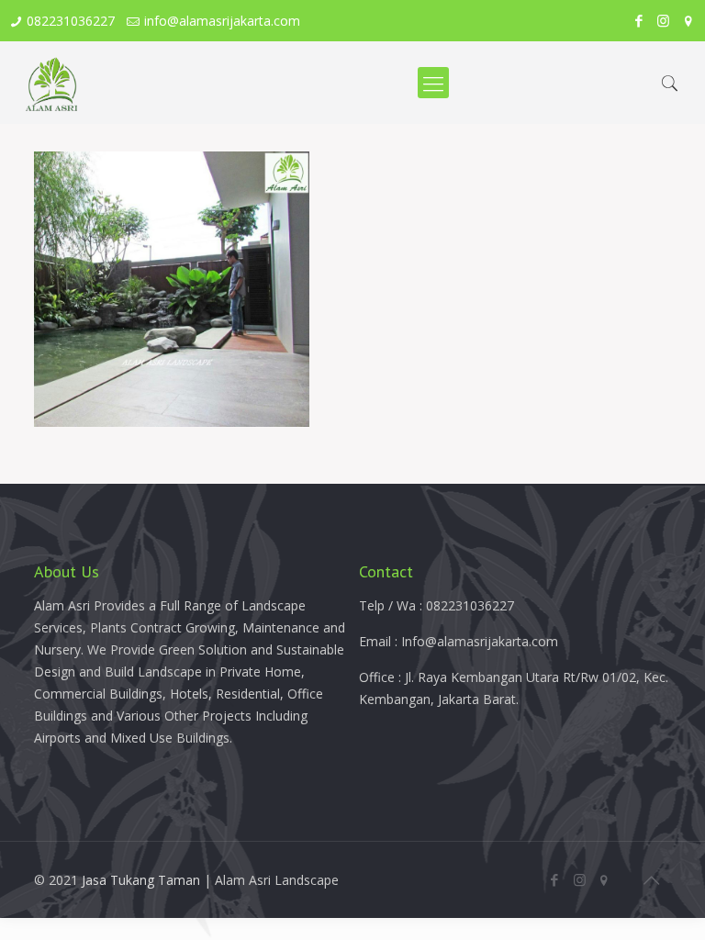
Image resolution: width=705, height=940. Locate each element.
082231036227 (71, 20)
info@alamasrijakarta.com (222, 20)
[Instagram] (663, 20)
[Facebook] (638, 20)
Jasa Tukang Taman (141, 880)
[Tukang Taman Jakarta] (52, 82)
